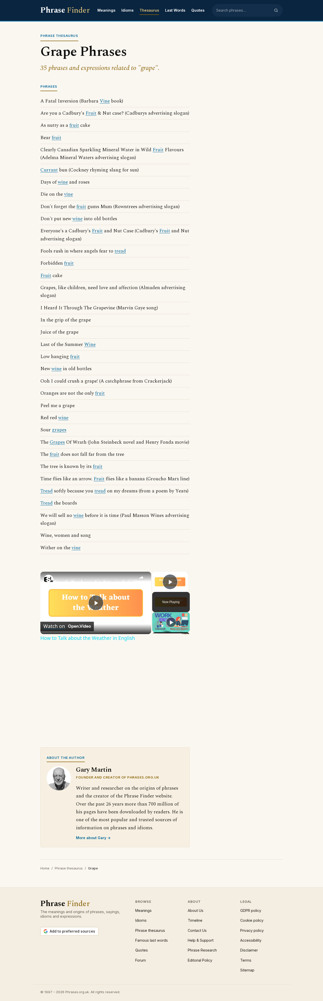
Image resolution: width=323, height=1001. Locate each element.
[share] (141, 577)
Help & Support (200, 940)
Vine (105, 101)
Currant (49, 170)
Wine (90, 344)
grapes (59, 430)
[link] (48, 580)
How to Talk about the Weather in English (95, 580)
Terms (245, 960)
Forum (140, 960)
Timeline (195, 920)
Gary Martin (94, 770)
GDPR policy (250, 910)
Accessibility (250, 940)
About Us (195, 910)
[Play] (171, 622)
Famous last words (151, 940)
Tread (46, 491)
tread (120, 251)
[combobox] (243, 10)
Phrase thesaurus (69, 868)
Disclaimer (249, 950)
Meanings (106, 10)
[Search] (276, 10)
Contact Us (197, 930)
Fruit (91, 113)
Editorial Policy (200, 960)
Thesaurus (149, 10)
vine (68, 194)
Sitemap (247, 970)
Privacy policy (252, 930)
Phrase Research (202, 950)
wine (63, 182)
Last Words (175, 10)
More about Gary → (93, 838)
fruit (74, 125)
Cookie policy (251, 920)
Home (44, 868)
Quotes (197, 10)
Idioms (127, 10)
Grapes (57, 442)
